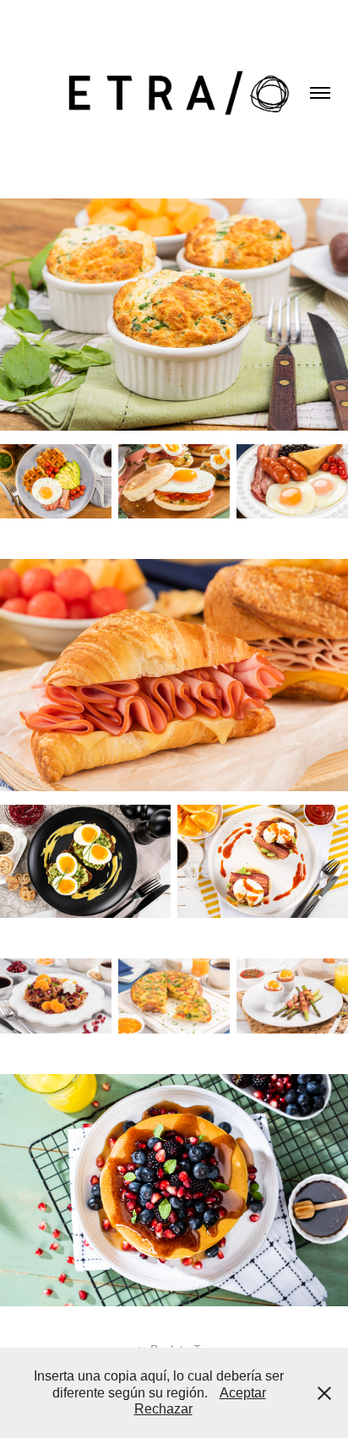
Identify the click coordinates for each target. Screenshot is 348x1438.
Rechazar (163, 1409)
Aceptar (243, 1393)
